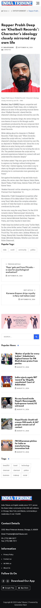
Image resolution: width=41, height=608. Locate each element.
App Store (24, 588)
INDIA (4, 250)
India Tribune (22, 602)
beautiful (6, 465)
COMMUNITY (22, 250)
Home (5, 11)
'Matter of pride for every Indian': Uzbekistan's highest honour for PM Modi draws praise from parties (27, 359)
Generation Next (20, 605)
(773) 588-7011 (11, 541)
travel (15, 465)
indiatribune (8, 47)
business (6, 475)
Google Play (9, 588)
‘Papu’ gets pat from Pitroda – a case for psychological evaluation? (20, 269)
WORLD (12, 250)
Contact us (7, 559)
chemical (6, 470)
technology (25, 465)
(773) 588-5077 (10, 538)
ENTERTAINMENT (19, 11)
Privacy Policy (8, 554)
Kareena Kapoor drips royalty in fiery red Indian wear (20, 294)
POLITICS (33, 250)
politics (26, 470)
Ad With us (7, 563)
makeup (16, 475)
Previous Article (14, 264)
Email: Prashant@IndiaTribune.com (14, 534)
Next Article (28, 290)
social (25, 475)
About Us (6, 568)
